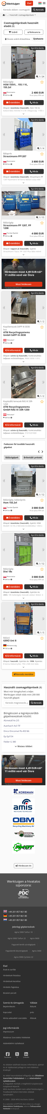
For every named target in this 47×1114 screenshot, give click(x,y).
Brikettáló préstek (33, 457)
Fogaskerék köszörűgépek (17, 951)
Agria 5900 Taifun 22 (17, 938)
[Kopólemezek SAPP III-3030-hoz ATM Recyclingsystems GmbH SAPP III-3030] (23, 307)
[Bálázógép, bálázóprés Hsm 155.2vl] (23, 480)
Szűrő (14, 32)
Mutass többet (24, 746)
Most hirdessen (23, 284)
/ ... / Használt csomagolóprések (19, 15)
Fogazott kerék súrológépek (23, 944)
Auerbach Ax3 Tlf (12, 725)
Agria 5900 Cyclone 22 (23, 957)
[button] (44, 3)
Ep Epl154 (8, 736)
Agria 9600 (34, 938)
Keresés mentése (24, 674)
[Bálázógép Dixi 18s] (23, 549)
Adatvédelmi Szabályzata (13, 1106)
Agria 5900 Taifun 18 (23, 932)
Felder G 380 (10, 741)
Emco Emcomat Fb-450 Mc (17, 731)
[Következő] (43, 62)
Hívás (35, 102)
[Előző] (4, 62)
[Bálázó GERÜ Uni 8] (23, 618)
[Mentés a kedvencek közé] (42, 82)
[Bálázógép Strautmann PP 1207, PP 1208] (23, 203)
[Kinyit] (23, 114)
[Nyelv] (40, 3)
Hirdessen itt (24, 865)
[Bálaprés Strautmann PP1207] (23, 134)
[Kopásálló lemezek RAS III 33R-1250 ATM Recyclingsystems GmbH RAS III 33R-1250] (23, 382)
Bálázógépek (11, 457)
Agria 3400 (36, 951)
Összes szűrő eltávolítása (18, 39)
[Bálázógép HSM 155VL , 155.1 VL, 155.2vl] (23, 62)
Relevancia (34, 32)
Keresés (39, 9)
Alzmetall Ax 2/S (11, 720)
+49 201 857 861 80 (17, 911)
